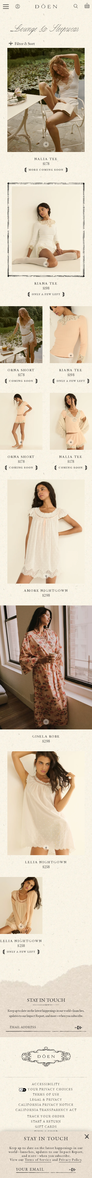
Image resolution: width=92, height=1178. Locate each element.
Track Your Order (46, 1116)
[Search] (75, 7)
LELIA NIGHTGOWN (46, 862)
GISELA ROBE (46, 736)
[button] (6, 7)
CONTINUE (78, 1028)
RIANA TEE (46, 283)
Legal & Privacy (46, 1099)
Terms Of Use (46, 1094)
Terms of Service (38, 1160)
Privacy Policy (70, 1160)
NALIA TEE (46, 159)
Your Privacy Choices (50, 1089)
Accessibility (46, 1084)
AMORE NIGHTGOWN (46, 591)
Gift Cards (46, 1126)
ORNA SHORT (21, 370)
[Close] (87, 1136)
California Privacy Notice (46, 1105)
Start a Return (46, 1121)
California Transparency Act (46, 1110)
